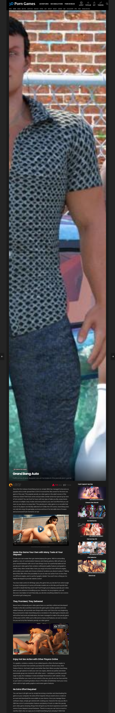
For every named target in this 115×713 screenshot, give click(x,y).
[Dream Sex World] (92, 493)
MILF (64, 9)
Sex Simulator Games (96, 499)
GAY (45, 9)
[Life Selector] (92, 548)
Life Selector (91, 557)
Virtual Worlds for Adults (96, 572)
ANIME (14, 9)
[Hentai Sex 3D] (92, 529)
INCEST (55, 9)
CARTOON (30, 9)
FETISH (41, 9)
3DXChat (92, 576)
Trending (101, 5)
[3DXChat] (92, 566)
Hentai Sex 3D (92, 539)
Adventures (44, 4)
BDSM (19, 9)
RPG (76, 9)
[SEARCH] (107, 3)
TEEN (79, 9)
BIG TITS (24, 9)
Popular (88, 5)
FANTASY (36, 9)
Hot (94, 5)
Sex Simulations (57, 4)
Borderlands (91, 521)
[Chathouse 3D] (2, 356)
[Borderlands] (92, 511)
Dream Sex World (92, 502)
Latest (81, 5)
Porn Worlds (70, 4)
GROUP (50, 9)
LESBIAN (60, 9)
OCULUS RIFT (70, 9)
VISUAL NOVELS (86, 9)
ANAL (10, 9)
